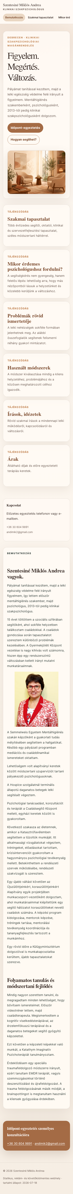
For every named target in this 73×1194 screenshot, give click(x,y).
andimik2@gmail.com (20, 532)
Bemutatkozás (14, 17)
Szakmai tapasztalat (40, 17)
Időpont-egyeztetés (25, 128)
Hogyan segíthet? (23, 139)
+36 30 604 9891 (18, 527)
